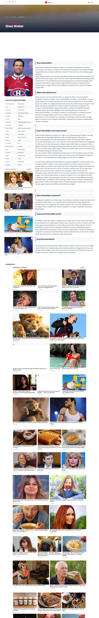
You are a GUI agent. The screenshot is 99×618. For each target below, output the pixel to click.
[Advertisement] (49, 44)
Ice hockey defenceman (12, 22)
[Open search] (92, 2)
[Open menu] (88, 2)
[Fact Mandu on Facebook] (6, 2)
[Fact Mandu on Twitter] (9, 2)
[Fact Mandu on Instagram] (15, 2)
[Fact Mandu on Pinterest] (12, 2)
